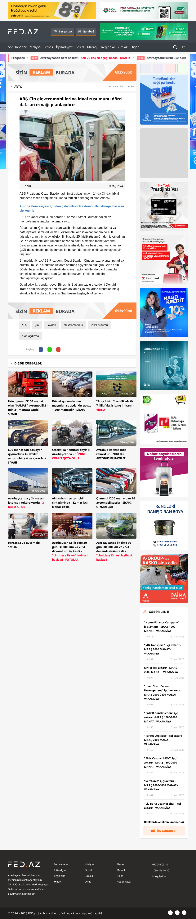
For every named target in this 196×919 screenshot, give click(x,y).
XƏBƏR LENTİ (159, 612)
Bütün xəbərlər (164, 831)
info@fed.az (159, 876)
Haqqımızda (124, 881)
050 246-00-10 (161, 870)
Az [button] (183, 47)
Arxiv (88, 881)
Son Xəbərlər (17, 47)
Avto (131, 86)
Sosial (80, 47)
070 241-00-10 (160, 864)
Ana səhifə (116, 86)
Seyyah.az (65, 31)
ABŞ (24, 325)
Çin (37, 325)
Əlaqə (57, 881)
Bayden (51, 325)
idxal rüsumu (99, 325)
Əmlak (123, 47)
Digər (135, 47)
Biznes (48, 47)
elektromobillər (73, 325)
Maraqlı (92, 47)
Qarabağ (88, 31)
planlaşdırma (30, 336)
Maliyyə (35, 47)
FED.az (25, 217)
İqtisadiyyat (64, 47)
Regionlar (108, 47)
